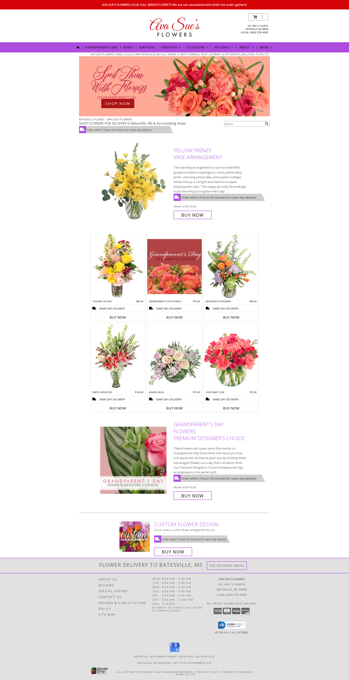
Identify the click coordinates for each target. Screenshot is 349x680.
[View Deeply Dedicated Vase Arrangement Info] (118, 357)
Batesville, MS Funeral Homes (155, 656)
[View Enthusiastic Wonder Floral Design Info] (231, 266)
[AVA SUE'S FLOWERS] (174, 26)
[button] (258, 17)
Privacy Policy (208, 672)
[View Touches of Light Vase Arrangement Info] (118, 266)
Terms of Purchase (237, 672)
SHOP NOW (117, 103)
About (244, 47)
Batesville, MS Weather (154, 663)
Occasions (196, 47)
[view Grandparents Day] (174, 115)
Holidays (222, 47)
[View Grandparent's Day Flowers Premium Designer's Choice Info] (136, 460)
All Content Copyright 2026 (138, 672)
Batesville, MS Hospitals (197, 656)
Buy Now (192, 215)
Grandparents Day (101, 47)
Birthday (147, 47)
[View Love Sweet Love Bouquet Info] (231, 357)
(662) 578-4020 (259, 32)
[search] (267, 124)
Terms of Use (186, 674)
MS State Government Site (192, 663)
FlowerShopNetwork (177, 672)
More (264, 47)
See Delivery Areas (227, 565)
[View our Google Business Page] (174, 652)
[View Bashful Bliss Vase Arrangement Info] (174, 357)
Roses (128, 47)
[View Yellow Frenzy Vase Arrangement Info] (136, 182)
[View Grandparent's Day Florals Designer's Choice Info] (174, 266)
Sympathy (169, 47)
